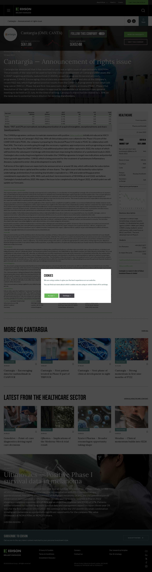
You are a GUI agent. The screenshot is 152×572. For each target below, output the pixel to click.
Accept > (51, 296)
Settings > (67, 296)
